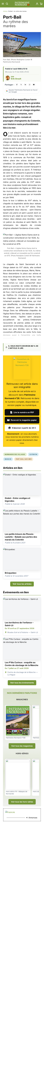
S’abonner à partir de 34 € (24, 428)
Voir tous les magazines (22, 746)
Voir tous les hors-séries (22, 802)
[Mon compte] (37, 3)
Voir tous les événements (22, 683)
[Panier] (41, 3)
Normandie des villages (15, 454)
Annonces (33, 817)
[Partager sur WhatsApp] (29, 84)
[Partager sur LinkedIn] (25, 84)
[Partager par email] (33, 84)
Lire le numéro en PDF (24, 412)
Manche (8, 459)
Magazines (22, 699)
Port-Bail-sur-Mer (24, 459)
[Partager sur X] (21, 84)
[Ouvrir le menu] (2, 3)
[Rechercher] (7, 3)
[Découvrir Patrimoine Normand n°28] (22, 368)
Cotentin (33, 454)
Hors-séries (22, 753)
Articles (5, 11)
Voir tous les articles (22, 584)
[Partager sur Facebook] (17, 84)
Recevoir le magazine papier (24, 420)
